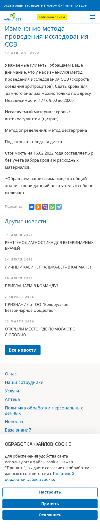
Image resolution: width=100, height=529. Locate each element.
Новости (14, 421)
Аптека (12, 399)
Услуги (12, 391)
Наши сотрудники (24, 382)
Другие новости (25, 221)
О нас (11, 374)
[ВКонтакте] (31, 207)
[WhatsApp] (52, 207)
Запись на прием (52, 17)
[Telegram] (59, 207)
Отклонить (50, 515)
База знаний (18, 430)
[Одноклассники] (38, 207)
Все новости (23, 350)
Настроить (50, 492)
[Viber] (45, 207)
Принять (50, 503)
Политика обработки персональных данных (44, 410)
